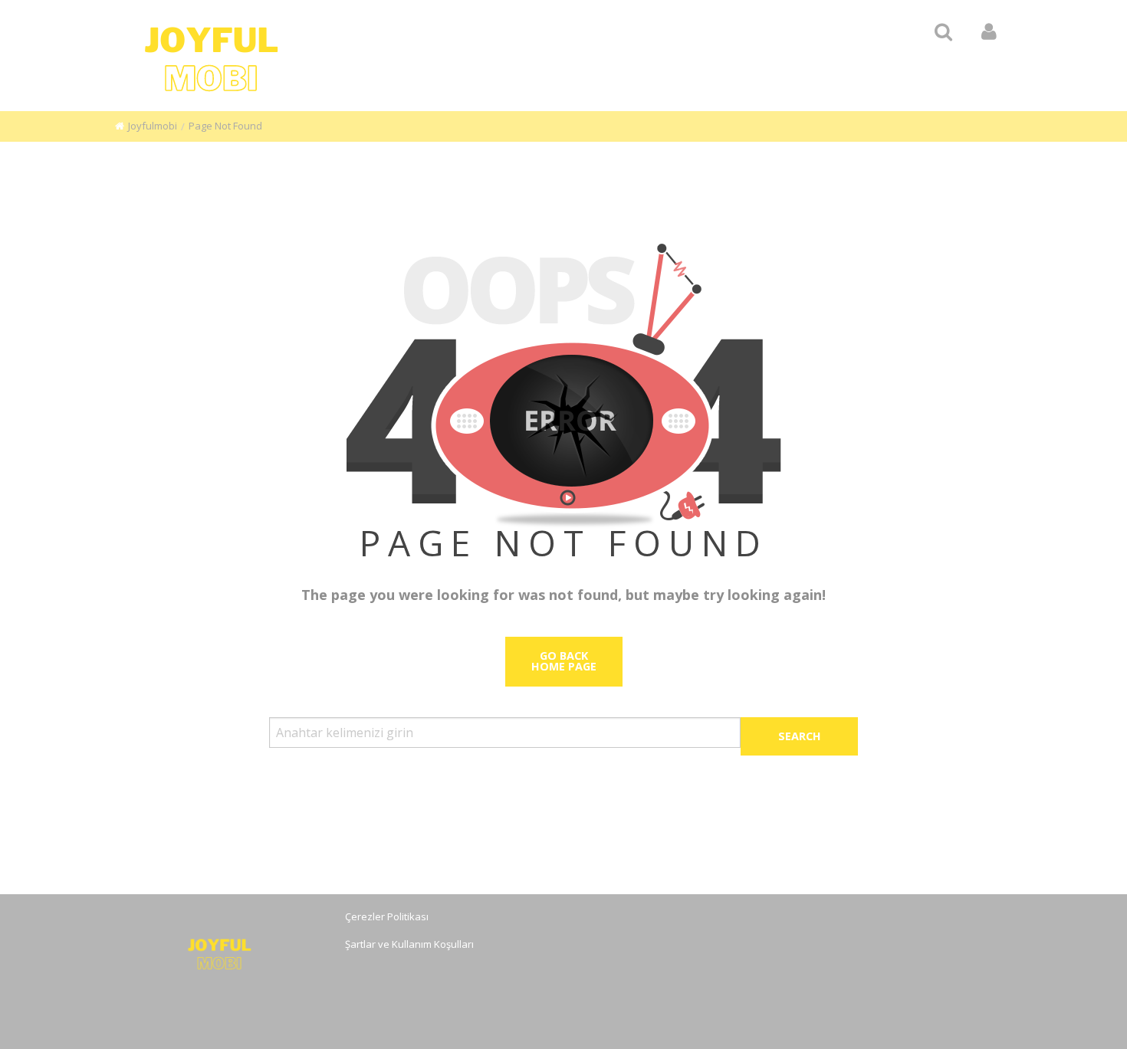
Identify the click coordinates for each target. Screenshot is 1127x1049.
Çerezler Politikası (387, 916)
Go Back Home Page (563, 661)
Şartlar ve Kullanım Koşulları (409, 944)
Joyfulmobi (152, 126)
